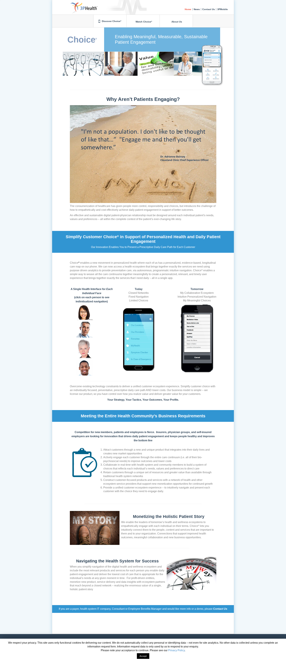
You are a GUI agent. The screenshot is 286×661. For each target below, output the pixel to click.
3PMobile (222, 9)
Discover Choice (111, 21)
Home (188, 9)
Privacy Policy (176, 650)
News (197, 9)
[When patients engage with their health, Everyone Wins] (74, 4)
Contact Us (208, 9)
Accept (143, 656)
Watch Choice (143, 21)
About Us (176, 21)
